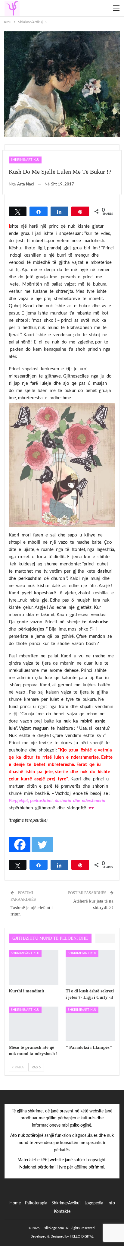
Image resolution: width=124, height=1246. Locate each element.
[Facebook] (19, 844)
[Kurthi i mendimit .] (33, 967)
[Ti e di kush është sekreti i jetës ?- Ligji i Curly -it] (90, 967)
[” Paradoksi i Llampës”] (90, 1024)
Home (15, 1203)
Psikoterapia (36, 1203)
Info (111, 1203)
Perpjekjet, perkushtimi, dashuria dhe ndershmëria (57, 801)
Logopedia (94, 1203)
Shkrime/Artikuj (25, 159)
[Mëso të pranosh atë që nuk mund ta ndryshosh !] (33, 1024)
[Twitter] (42, 844)
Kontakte (62, 1212)
